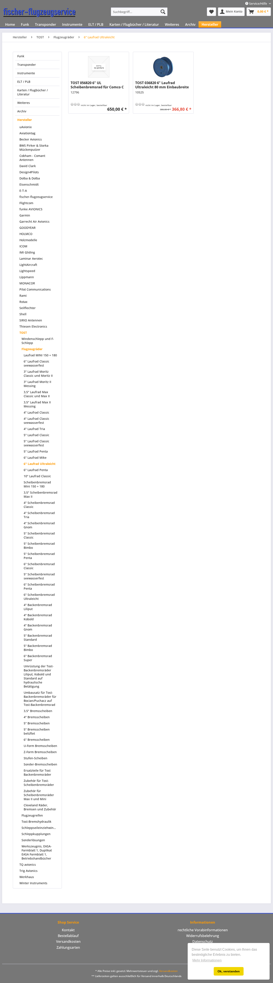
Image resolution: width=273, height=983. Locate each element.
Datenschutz (202, 941)
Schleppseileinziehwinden (40, 828)
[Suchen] (162, 11)
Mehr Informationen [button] (207, 960)
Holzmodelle (28, 240)
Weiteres (23, 103)
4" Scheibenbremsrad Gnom (39, 525)
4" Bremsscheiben (37, 717)
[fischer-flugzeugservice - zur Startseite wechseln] (39, 12)
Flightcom (26, 203)
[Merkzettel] (211, 11)
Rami (23, 296)
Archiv (21, 111)
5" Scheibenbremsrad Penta (39, 556)
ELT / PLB (23, 82)
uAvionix (25, 127)
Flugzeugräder (32, 349)
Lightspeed (27, 271)
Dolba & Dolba (29, 178)
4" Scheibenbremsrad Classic (39, 505)
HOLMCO (25, 234)
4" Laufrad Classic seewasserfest (36, 421)
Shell (22, 314)
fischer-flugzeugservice (36, 197)
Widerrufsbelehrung (202, 935)
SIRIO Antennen (30, 320)
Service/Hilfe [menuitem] (258, 3)
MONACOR (27, 283)
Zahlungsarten (68, 947)
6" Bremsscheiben (37, 740)
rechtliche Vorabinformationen (203, 930)
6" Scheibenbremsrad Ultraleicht (39, 597)
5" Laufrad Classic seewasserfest (36, 443)
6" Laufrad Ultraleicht (39, 464)
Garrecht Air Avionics (34, 221)
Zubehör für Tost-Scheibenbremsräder (39, 783)
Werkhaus (26, 877)
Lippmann (26, 277)
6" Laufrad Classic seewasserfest (36, 363)
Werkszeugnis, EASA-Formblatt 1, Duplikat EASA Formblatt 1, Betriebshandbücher (37, 852)
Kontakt (68, 930)
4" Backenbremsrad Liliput (38, 607)
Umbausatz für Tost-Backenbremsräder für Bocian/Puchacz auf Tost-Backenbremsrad (40, 699)
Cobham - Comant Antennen (32, 158)
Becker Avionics (30, 139)
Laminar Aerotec (31, 258)
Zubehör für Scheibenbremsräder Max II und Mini (39, 795)
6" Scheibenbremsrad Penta (39, 586)
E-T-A (23, 191)
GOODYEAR (27, 228)
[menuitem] (139, 11)
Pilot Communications (35, 289)
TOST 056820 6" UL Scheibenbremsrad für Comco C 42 (97, 85)
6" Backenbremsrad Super (38, 658)
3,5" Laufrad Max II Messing (37, 404)
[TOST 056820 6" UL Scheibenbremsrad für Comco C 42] (99, 67)
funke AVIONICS (30, 209)
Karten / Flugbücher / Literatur (32, 92)
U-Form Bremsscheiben (40, 746)
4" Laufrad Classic (36, 412)
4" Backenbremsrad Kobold (38, 617)
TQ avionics (27, 865)
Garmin (24, 215)
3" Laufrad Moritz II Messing (37, 384)
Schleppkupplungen (36, 834)
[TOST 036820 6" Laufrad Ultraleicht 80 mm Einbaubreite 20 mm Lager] (163, 67)
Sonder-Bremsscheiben (40, 764)
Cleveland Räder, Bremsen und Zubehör (40, 807)
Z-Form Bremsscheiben (40, 752)
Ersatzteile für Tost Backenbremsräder (37, 772)
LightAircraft (28, 265)
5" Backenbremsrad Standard (38, 637)
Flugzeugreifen (32, 815)
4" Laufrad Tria (34, 429)
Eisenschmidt (29, 184)
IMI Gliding (27, 252)
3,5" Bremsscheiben (38, 711)
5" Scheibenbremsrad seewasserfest (39, 576)
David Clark (27, 166)
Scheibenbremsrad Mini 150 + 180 (37, 484)
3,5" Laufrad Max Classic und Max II (37, 394)
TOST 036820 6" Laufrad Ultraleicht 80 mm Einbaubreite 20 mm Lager (162, 85)
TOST (23, 333)
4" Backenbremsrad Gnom (38, 627)
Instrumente (26, 73)
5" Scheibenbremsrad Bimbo (39, 546)
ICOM (23, 246)
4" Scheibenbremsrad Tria (39, 515)
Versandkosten (68, 941)
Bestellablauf (68, 935)
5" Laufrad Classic (36, 435)
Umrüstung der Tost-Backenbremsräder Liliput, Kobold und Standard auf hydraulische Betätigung (39, 676)
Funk (20, 56)
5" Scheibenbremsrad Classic (39, 535)
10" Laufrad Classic (37, 476)
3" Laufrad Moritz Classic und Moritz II (38, 374)
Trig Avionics (28, 871)
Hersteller (24, 120)
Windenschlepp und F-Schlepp (38, 341)
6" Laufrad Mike (35, 458)
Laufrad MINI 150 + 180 (40, 355)
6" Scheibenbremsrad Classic (39, 566)
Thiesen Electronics (33, 326)
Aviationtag (27, 133)
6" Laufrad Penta (36, 470)
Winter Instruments (33, 883)
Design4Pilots (29, 172)
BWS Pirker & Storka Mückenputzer (33, 147)
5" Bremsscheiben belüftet (37, 731)
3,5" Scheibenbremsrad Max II (40, 494)
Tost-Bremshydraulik (36, 822)
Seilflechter (27, 308)
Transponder (26, 65)
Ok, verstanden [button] (229, 971)
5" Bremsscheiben (37, 723)
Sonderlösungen (33, 840)
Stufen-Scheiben (35, 758)
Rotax (23, 302)
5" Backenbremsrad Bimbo (38, 648)
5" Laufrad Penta (36, 451)
